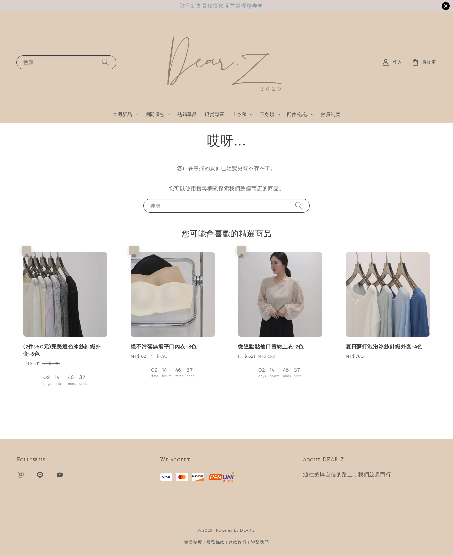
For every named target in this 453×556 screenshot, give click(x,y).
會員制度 (330, 114)
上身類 (239, 114)
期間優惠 (154, 114)
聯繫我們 (260, 542)
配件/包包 (297, 114)
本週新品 (122, 114)
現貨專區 (214, 114)
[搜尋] (105, 62)
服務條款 (215, 542)
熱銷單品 (187, 114)
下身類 (267, 114)
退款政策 (237, 542)
